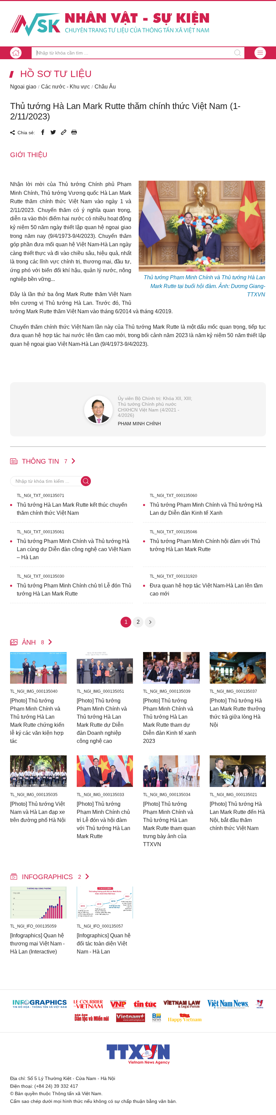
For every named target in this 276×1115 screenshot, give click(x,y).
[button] (260, 53)
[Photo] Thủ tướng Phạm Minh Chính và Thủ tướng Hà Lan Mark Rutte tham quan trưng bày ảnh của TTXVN (169, 824)
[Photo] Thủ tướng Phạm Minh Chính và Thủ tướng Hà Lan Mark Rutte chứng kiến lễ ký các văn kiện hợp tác (37, 721)
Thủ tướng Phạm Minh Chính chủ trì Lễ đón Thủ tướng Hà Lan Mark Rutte (74, 590)
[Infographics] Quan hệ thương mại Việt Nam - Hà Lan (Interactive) (37, 944)
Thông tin (44, 461)
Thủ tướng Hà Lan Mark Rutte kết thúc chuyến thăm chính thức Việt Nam (72, 509)
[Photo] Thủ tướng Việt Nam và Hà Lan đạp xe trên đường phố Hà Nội (38, 812)
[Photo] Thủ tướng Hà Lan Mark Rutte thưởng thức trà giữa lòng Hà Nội (237, 713)
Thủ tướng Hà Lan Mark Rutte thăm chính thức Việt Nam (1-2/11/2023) (125, 111)
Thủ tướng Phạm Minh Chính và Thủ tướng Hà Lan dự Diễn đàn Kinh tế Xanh (206, 509)
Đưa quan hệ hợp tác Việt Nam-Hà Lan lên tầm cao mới (206, 590)
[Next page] (150, 622)
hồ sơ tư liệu (56, 74)
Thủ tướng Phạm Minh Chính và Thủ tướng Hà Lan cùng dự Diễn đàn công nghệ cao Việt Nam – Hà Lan (74, 549)
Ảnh (33, 642)
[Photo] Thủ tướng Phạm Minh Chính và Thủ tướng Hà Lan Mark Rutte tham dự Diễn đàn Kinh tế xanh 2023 (169, 721)
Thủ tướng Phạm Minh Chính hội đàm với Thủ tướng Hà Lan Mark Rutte (205, 545)
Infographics (51, 876)
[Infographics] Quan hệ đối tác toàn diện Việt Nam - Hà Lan (104, 944)
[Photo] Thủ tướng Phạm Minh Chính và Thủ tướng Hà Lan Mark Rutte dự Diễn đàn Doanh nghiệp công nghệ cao (102, 721)
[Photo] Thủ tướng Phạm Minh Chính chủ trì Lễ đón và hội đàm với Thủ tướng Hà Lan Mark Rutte (103, 820)
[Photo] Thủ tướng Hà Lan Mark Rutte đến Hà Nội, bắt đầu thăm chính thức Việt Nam (237, 816)
